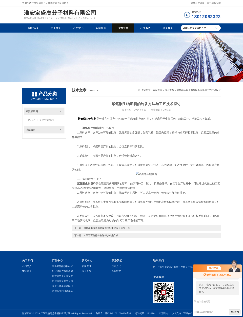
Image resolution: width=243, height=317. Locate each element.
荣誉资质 (27, 271)
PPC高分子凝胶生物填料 (40, 119)
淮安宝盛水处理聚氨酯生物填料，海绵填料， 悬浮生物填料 (64, 276)
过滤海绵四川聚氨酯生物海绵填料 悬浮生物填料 (64, 291)
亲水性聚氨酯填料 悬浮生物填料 (64, 286)
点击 (60, 111)
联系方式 (116, 266)
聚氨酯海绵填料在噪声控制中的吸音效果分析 (107, 228)
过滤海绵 (31, 129)
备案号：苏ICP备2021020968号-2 (113, 313)
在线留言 (145, 28)
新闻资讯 (100, 28)
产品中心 (78, 28)
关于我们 (56, 28)
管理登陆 (163, 313)
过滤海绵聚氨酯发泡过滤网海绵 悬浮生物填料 (64, 281)
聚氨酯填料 (32, 111)
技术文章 (123, 28)
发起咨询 (235, 312)
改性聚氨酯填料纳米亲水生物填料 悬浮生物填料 (64, 266)
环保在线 (188, 313)
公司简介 (27, 266)
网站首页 (33, 28)
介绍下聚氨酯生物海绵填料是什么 (101, 235)
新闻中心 (87, 260)
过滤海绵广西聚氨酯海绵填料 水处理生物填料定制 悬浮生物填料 (64, 271)
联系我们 (167, 28)
